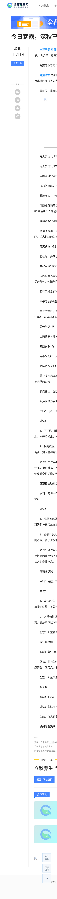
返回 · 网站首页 (44, 779)
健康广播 (17, 63)
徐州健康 (44, 5)
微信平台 (47, 858)
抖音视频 (47, 868)
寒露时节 (45, 75)
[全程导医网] (21, 5)
